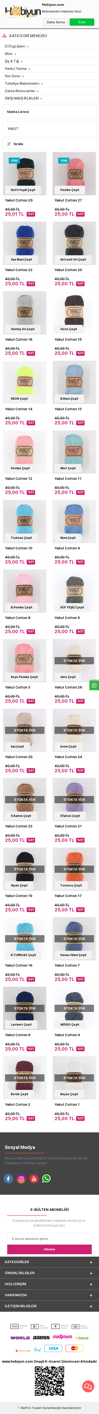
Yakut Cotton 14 (18, 409)
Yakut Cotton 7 (67, 965)
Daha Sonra (56, 22)
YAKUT (13, 129)
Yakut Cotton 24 (68, 757)
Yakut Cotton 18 (18, 339)
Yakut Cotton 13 (68, 409)
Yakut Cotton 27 (68, 200)
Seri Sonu (12, 76)
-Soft (23, 1408)
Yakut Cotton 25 (18, 757)
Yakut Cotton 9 (67, 548)
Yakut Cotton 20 (68, 270)
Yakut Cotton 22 (18, 270)
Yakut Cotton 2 (17, 1104)
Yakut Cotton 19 (18, 896)
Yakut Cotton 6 (18, 1035)
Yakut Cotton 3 (17, 687)
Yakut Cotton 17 (68, 896)
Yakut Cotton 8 (18, 618)
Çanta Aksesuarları (20, 91)
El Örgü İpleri (15, 46)
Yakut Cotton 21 (68, 826)
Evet (82, 22)
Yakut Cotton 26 (68, 687)
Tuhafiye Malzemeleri (22, 83)
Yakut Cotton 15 (68, 339)
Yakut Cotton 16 (18, 965)
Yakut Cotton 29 (19, 200)
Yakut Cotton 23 (18, 826)
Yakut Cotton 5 (67, 618)
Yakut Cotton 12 (18, 478)
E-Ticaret (35, 1408)
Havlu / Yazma (15, 69)
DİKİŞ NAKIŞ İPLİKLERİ (21, 98)
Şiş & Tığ (12, 61)
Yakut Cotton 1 (67, 1104)
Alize (8, 54)
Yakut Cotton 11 (68, 478)
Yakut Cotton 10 (18, 548)
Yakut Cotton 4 (67, 1035)
